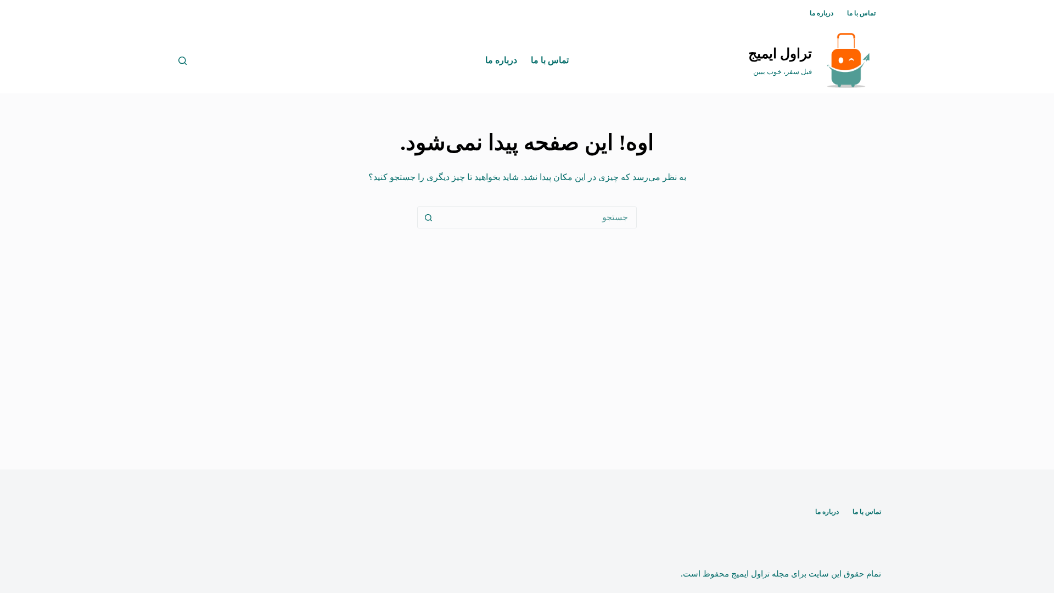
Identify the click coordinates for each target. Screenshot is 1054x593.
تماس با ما (861, 13)
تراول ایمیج (780, 53)
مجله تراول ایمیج (760, 573)
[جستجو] (182, 61)
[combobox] (537, 217)
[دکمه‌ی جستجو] (428, 217)
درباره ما (821, 13)
